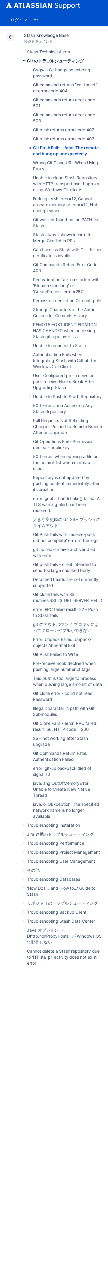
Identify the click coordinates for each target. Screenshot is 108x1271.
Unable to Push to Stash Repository (67, 396)
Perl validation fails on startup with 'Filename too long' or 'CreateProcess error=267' (66, 285)
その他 (33, 870)
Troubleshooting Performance (55, 843)
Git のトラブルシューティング (55, 60)
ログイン (18, 19)
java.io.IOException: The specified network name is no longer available (66, 810)
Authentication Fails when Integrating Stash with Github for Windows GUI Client (64, 360)
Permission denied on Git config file (67, 300)
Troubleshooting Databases (53, 879)
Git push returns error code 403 (63, 138)
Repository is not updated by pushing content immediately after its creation (66, 483)
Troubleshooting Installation (53, 825)
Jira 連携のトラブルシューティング (60, 834)
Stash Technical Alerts (48, 51)
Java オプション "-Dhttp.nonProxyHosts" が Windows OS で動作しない (64, 936)
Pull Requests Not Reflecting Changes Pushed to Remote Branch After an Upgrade (67, 426)
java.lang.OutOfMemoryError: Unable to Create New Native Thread (61, 789)
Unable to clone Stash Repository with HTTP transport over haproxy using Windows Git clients (66, 183)
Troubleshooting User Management (61, 861)
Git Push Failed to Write (55, 654)
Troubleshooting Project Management (63, 852)
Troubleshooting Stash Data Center (61, 921)
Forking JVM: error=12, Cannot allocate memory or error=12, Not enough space (65, 204)
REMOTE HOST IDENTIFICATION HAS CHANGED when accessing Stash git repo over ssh (65, 330)
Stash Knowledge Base (46, 35)
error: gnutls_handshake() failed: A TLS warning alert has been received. (66, 504)
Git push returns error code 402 (63, 129)
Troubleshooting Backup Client (56, 912)
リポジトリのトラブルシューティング (62, 903)
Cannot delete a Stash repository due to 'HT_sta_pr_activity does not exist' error (63, 957)
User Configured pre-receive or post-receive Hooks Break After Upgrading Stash (63, 381)
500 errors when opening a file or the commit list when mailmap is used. (65, 462)
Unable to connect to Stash (59, 345)
